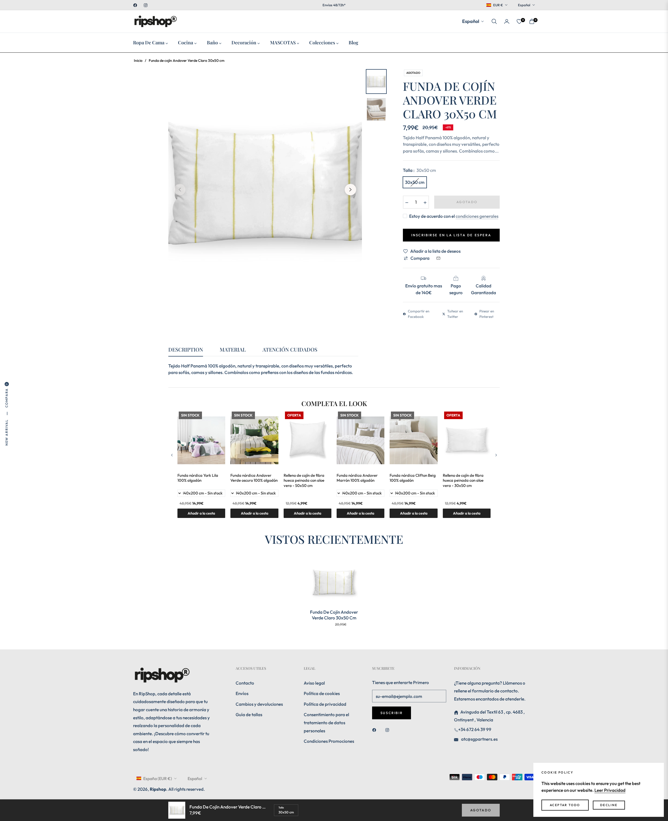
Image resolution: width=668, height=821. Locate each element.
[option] (265, 186)
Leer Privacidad (609, 790)
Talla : (419, 170)
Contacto (245, 683)
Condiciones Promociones (329, 741)
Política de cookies (322, 693)
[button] (494, 21)
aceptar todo (565, 805)
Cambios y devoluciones (259, 704)
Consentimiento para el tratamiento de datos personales (326, 722)
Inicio (138, 60)
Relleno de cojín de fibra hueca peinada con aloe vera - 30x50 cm (463, 480)
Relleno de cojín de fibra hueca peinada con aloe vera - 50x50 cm (304, 480)
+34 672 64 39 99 (474, 729)
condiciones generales (477, 216)
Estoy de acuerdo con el (453, 216)
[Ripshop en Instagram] (388, 730)
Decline (609, 805)
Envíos (242, 693)
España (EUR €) (157, 778)
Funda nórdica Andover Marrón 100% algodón (357, 478)
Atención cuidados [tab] (290, 349)
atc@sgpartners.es (479, 739)
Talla (281, 807)
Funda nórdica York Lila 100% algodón (197, 478)
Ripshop (158, 789)
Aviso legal (314, 683)
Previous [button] (180, 189)
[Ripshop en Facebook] (375, 730)
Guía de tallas (249, 714)
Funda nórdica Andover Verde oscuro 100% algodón (254, 478)
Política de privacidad (325, 704)
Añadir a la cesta (466, 513)
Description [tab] (185, 349)
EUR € (498, 5)
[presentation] (172, 455)
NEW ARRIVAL (6, 432)
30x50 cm (415, 182)
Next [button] (350, 189)
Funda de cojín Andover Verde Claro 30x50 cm (334, 614)
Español (524, 5)
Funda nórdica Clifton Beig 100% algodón (413, 478)
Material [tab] (233, 349)
